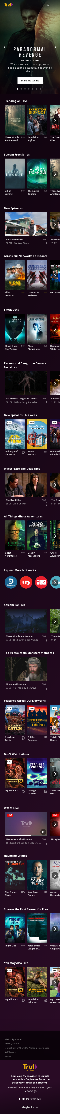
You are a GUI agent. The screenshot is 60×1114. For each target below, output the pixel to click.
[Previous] (4, 46)
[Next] (55, 46)
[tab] (17, 89)
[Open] (53, 5)
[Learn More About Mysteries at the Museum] (46, 843)
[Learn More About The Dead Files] (46, 504)
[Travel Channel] (8, 5)
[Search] (47, 5)
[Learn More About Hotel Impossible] (46, 243)
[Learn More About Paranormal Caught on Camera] (46, 402)
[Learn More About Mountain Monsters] (46, 688)
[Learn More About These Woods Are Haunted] (46, 640)
